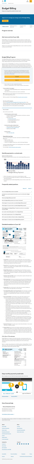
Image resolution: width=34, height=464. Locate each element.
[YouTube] (24, 444)
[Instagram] (26, 444)
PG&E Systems (4, 437)
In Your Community (5, 439)
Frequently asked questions (23, 26)
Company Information (5, 428)
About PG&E (4, 426)
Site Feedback (4, 447)
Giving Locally (4, 430)
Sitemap (12, 456)
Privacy (31, 453)
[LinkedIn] (22, 444)
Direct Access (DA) (22, 102)
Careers (3, 435)
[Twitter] (20, 444)
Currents (18, 426)
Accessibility (4, 453)
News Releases (19, 428)
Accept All (17, 76)
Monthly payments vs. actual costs (13, 26)
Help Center (4, 445)
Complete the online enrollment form (13, 127)
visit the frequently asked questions (15, 147)
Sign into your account (12, 118)
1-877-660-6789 (11, 132)
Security (3, 456)
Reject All (17, 80)
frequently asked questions (22, 97)
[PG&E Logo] (5, 1)
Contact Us (4, 444)
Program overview (5, 26)
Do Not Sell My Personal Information (26, 456)
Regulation (23, 453)
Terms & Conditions (14, 453)
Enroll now (5, 20)
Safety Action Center (20, 431)
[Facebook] (17, 444)
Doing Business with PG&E (6, 449)
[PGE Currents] (28, 444)
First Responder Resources (6, 433)
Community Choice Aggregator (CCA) (12, 102)
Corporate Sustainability (21, 430)
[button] (3, 1)
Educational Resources (6, 431)
